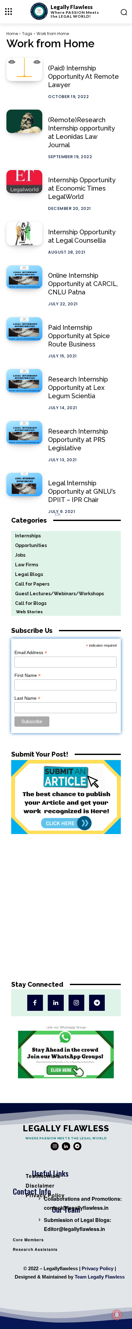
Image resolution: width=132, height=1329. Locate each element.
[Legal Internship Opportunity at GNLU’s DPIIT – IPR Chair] (24, 484)
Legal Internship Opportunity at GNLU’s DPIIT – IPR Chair (82, 491)
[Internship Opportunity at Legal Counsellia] (24, 233)
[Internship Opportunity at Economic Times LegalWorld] (24, 181)
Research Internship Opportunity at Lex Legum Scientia (78, 387)
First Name (27, 675)
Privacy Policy (97, 1268)
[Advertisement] (66, 912)
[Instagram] (76, 1002)
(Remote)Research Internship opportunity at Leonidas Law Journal (81, 132)
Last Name (27, 698)
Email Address (30, 653)
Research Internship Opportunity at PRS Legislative (78, 439)
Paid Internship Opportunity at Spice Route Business (79, 336)
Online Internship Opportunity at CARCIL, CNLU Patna (83, 284)
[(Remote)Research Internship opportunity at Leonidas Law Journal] (24, 121)
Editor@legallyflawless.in (74, 1229)
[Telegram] (97, 1002)
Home (12, 33)
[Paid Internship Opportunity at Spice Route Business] (24, 329)
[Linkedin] (55, 1002)
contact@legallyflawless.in (76, 1207)
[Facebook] (35, 1002)
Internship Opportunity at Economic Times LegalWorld (82, 188)
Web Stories (27, 611)
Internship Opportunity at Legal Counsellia (82, 236)
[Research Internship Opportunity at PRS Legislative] (24, 432)
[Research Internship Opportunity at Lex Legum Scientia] (24, 380)
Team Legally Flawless (100, 1277)
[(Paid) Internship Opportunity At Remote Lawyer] (24, 69)
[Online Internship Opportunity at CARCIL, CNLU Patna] (24, 277)
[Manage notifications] (117, 1315)
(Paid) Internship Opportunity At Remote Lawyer (83, 76)
